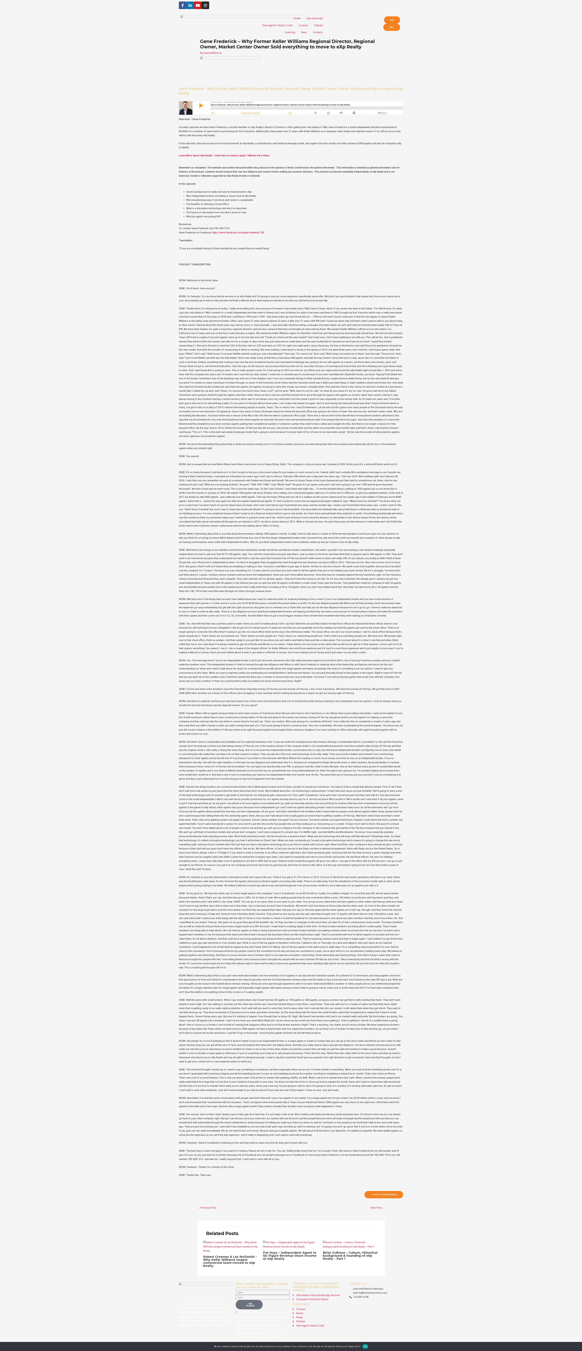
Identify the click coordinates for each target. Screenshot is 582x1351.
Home (297, 18)
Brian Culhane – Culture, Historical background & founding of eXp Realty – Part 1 (350, 1255)
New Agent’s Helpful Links (277, 25)
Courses (303, 25)
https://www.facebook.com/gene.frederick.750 (238, 232)
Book (304, 32)
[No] (578, 1346)
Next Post (378, 1207)
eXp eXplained (315, 18)
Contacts (318, 32)
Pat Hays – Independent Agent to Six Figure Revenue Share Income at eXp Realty (290, 1255)
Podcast (318, 25)
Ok (365, 1346)
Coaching (290, 32)
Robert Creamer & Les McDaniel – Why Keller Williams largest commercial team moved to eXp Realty (230, 1261)
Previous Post (206, 1207)
